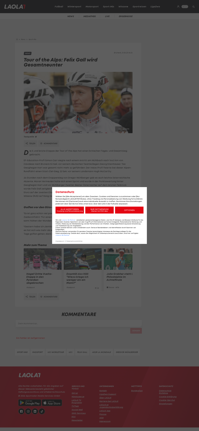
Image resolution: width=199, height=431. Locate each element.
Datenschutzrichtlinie (74, 241)
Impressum (60, 241)
